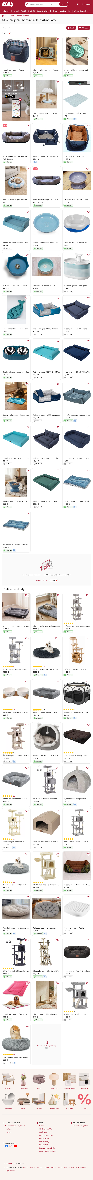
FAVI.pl (33, 1167)
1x (13, 666)
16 (58, 638)
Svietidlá (31, 11)
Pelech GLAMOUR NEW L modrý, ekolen (19, 458)
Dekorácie (15, 11)
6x (14, 1054)
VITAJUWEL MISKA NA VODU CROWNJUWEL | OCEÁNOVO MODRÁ (29, 286)
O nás (41, 1126)
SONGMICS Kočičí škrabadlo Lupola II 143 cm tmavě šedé (26, 971)
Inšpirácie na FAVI (46, 1135)
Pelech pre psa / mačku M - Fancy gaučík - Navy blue (24, 70)
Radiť (72, 28)
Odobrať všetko (41, 580)
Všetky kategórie (81, 11)
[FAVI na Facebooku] (6, 1146)
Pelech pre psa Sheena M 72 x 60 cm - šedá (20, 799)
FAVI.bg (83, 1167)
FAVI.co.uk (75, 1167)
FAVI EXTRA (43, 1145)
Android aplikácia (82, 1126)
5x (74, 709)
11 (28, 595)
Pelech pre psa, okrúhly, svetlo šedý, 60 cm (20, 885)
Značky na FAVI (45, 1132)
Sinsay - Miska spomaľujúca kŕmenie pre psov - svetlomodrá (27, 415)
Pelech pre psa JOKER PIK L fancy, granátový (51, 458)
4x (14, 796)
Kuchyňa (53, 11)
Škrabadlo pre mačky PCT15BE (15, 842)
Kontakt (8, 1129)
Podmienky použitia (47, 1148)
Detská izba (54, 1108)
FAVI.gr (6, 1170)
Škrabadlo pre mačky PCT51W (75, 1014)
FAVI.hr (54, 1167)
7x (74, 623)
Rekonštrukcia (42, 11)
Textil (23, 11)
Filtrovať (85, 28)
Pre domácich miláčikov (20, 16)
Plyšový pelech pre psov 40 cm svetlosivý (19, 1057)
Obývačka (23, 1108)
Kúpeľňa (62, 11)
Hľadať (63, 4)
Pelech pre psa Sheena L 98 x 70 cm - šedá (50, 712)
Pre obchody (44, 1142)
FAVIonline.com (9, 1163)
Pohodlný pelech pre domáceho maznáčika (20, 928)
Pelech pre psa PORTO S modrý (45, 329)
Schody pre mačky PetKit (74, 928)
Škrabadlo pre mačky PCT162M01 (16, 755)
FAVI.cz (26, 1167)
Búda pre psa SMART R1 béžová (45, 842)
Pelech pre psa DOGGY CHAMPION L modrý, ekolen (53, 372)
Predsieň (69, 1108)
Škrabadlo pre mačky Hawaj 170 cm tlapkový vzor (53, 971)
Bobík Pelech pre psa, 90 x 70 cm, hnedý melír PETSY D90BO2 (58, 199)
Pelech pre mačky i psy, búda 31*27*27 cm (50, 755)
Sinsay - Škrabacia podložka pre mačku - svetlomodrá (55, 70)
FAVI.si (12, 1170)
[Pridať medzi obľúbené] (27, 39)
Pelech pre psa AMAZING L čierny (77, 971)
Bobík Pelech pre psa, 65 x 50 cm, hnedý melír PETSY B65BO (27, 156)
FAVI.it (60, 1167)
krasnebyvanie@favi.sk (16, 1126)
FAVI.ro (40, 1167)
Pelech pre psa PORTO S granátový (47, 415)
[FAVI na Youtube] (15, 1146)
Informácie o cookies (47, 1151)
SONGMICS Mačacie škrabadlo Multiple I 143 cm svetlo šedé (27, 669)
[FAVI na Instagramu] (11, 1146)
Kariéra (8, 1132)
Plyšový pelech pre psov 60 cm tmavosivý (50, 669)
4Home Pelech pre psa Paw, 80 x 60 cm (19, 626)
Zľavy (85, 1108)
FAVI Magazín (44, 1138)
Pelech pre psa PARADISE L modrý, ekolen (20, 243)
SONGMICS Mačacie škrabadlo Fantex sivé (50, 799)
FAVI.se (67, 1167)
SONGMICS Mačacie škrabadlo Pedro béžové (51, 885)
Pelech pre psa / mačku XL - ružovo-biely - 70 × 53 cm (25, 1014)
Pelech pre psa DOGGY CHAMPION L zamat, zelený (53, 501)
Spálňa (39, 1108)
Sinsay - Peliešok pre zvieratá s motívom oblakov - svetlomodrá (29, 199)
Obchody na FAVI (45, 1129)
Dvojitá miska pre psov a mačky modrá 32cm (21, 372)
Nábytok (6, 11)
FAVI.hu (47, 1167)
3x (14, 709)
